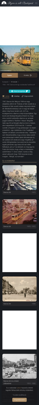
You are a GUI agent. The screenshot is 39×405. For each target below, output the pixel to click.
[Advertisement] (19, 25)
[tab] (6, 96)
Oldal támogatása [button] (19, 91)
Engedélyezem (19, 400)
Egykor (9, 75)
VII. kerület (14, 82)
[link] (16, 3)
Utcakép (26, 75)
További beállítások (19, 395)
